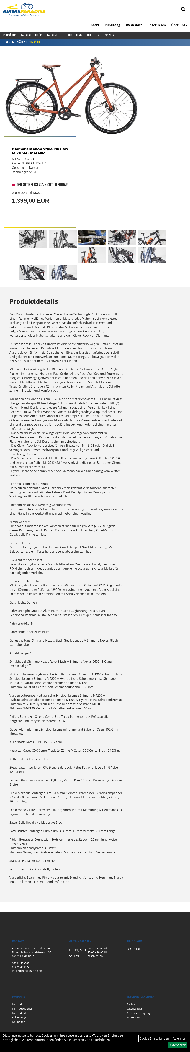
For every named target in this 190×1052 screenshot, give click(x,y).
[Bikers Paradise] (24, 9)
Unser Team (156, 25)
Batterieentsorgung (138, 1013)
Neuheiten (93, 35)
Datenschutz (134, 1008)
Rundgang (112, 25)
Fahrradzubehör (31, 35)
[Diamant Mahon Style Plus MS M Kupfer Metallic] (71, 95)
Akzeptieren (178, 1045)
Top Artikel (133, 948)
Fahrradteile (55, 35)
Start (95, 25)
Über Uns (178, 25)
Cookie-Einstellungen (154, 1038)
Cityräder (34, 42)
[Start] (7, 42)
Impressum (133, 1017)
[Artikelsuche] (183, 9)
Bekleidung (75, 35)
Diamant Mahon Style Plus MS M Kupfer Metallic (40, 151)
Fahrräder (9, 35)
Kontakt (131, 1004)
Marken (109, 35)
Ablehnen (179, 1038)
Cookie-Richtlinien (97, 1040)
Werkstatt (134, 25)
